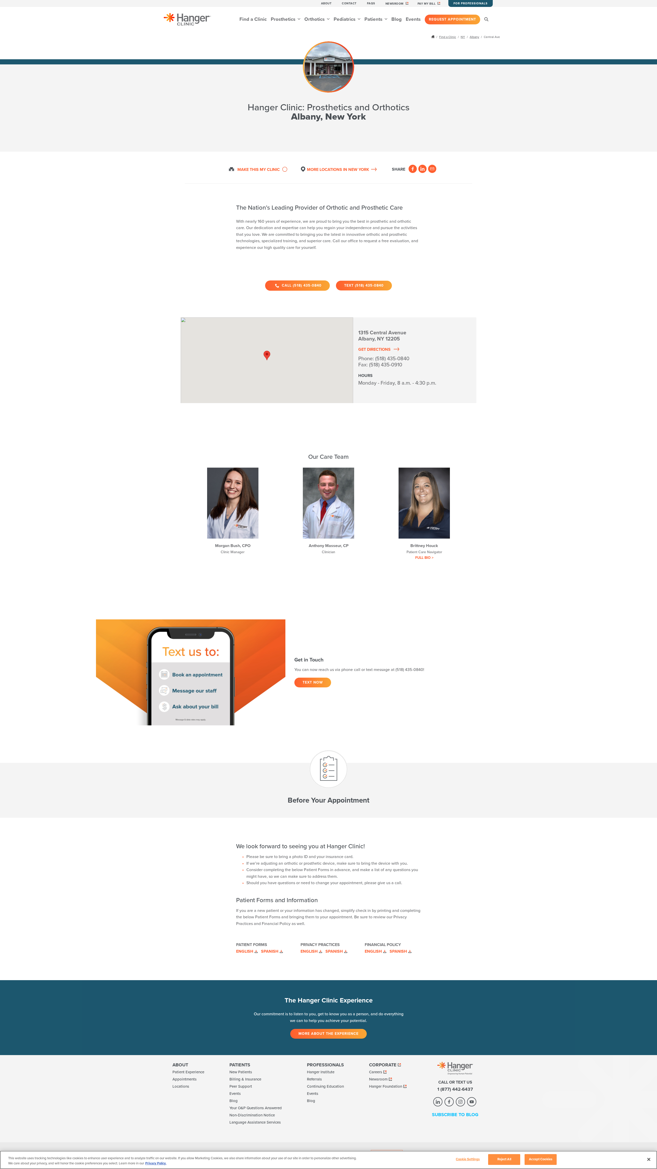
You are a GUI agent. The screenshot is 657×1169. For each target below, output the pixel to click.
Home (433, 36)
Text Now (313, 682)
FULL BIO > (424, 558)
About (326, 3)
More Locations (338, 169)
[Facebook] (413, 169)
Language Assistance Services (255, 1122)
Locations (180, 1086)
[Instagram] (460, 1101)
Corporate (383, 1065)
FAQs (371, 3)
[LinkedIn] (422, 169)
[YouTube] (471, 1101)
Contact (349, 3)
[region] (328, 1160)
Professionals (325, 1065)
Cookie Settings (468, 1159)
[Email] (432, 169)
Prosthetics (284, 19)
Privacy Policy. (155, 1163)
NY (463, 37)
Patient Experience (188, 1072)
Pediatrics (345, 19)
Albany (474, 37)
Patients (374, 19)
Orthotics (315, 19)
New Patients (240, 1072)
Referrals (314, 1079)
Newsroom (394, 3)
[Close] (648, 1159)
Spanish (269, 951)
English (244, 951)
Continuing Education (325, 1086)
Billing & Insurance (245, 1079)
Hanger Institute (320, 1072)
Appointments (184, 1079)
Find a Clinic (253, 19)
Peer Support (240, 1086)
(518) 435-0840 (392, 359)
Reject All (504, 1159)
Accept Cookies (540, 1159)
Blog (396, 19)
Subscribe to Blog (455, 1114)
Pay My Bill (427, 3)
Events (413, 19)
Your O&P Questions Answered (255, 1108)
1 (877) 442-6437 (455, 1089)
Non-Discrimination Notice (252, 1115)
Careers (375, 1072)
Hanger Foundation (385, 1086)
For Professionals (470, 3)
